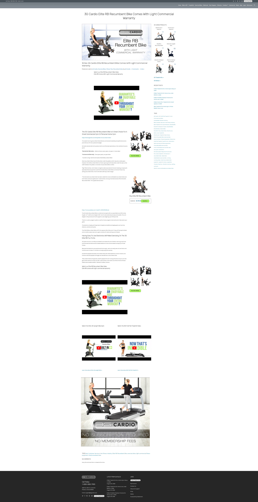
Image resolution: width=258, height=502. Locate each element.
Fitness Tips (109, 69)
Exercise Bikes (102, 69)
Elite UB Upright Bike (159, 137)
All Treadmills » (159, 77)
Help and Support (135, 488)
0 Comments (135, 69)
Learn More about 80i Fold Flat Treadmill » (128, 370)
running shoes (157, 160)
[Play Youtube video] (116, 102)
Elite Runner (170, 130)
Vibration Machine (158, 164)
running (169, 157)
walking (173, 164)
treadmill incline (162, 162)
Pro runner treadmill (158, 153)
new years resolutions (159, 149)
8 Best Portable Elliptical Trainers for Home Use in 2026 (116, 493)
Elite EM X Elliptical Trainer (160, 126)
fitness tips (172, 139)
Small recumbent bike (95, 455)
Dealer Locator (21, 1)
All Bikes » (157, 81)
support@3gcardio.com (91, 492)
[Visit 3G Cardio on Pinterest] (240, 1)
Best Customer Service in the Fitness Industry (99, 453)
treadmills (169, 162)
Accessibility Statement (136, 496)
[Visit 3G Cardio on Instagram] (238, 1)
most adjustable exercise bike (161, 145)
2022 (171, 116)
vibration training (167, 164)
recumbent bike (157, 155)
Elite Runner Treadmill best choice (162, 135)
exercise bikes (132, 453)
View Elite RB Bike (135, 155)
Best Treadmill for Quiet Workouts (161, 124)
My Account (133, 483)
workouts (156, 166)
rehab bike (164, 155)
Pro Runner (168, 151)
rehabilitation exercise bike (160, 157)
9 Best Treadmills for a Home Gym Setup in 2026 (117, 481)
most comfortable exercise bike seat (162, 147)
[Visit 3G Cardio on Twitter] (234, 1)
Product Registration (248, 1)
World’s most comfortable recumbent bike (163, 168)
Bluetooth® (172, 124)
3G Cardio (95, 69)
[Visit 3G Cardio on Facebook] (236, 1)
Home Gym (171, 141)
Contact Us (133, 486)
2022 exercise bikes (158, 118)
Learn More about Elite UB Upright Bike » (92, 370)
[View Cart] (254, 5)
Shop (131, 491)
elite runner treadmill (159, 132)
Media (132, 494)
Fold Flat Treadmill (158, 141)
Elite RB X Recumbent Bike (160, 130)
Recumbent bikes (118, 69)
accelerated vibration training (161, 120)
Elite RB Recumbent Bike (119, 453)
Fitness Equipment (165, 139)
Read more (145, 200)
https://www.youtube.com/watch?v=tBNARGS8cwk (95, 210)
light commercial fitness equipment (162, 143)
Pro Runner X (167, 153)
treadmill (156, 162)
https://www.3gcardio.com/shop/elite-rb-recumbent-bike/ (96, 137)
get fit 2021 (165, 141)
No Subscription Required (160, 151)
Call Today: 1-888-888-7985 (11, 1)
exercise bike (167, 137)
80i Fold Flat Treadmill (164, 116)
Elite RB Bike (170, 126)
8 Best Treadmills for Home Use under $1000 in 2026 (116, 487)
